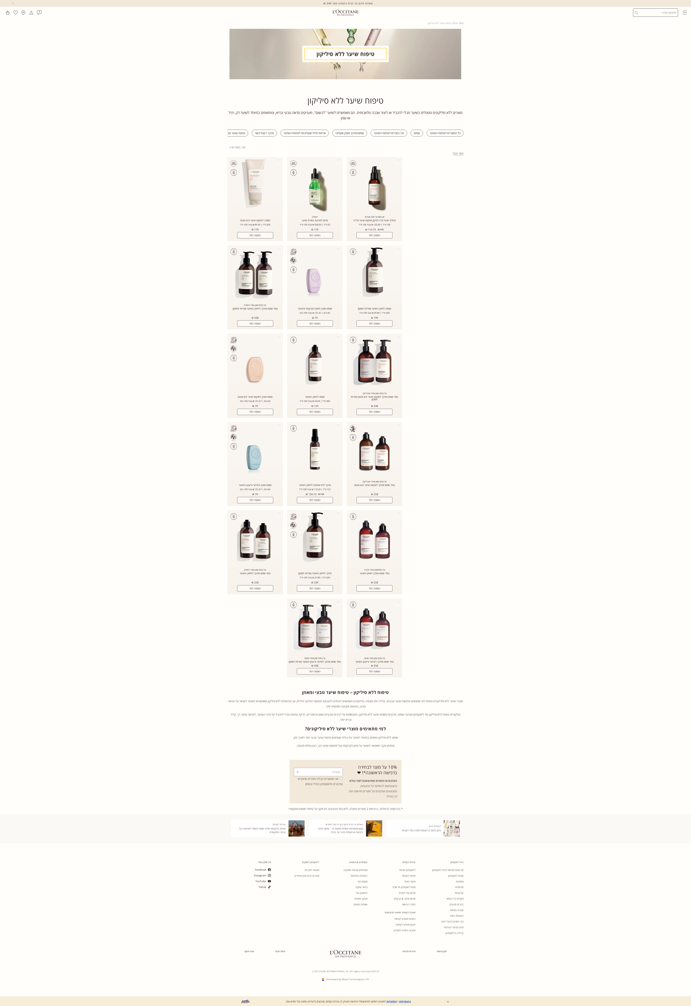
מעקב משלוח (360, 898)
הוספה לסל (374, 235)
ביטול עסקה (361, 887)
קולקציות (459, 893)
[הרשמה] (298, 772)
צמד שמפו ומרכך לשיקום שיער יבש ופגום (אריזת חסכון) (374, 398)
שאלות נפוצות (360, 904)
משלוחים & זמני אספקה (355, 870)
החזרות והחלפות (359, 875)
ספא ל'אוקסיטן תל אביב (403, 887)
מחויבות (460, 881)
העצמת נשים (457, 915)
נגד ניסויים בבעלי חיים (452, 921)
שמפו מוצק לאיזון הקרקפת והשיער (315, 308)
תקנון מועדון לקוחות (405, 924)
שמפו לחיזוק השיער (315, 397)
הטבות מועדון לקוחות (404, 918)
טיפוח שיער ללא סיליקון (439, 23)
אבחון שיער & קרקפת (404, 898)
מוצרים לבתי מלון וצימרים (306, 875)
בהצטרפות (405, 1001)
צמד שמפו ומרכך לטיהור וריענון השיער (374, 661)
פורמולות (459, 887)
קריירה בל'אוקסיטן (455, 933)
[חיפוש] (636, 13)
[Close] (13, 3)
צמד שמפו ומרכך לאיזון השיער (374, 573)
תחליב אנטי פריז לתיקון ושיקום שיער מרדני (374, 220)
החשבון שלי (361, 893)
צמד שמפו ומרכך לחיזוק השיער (255, 573)
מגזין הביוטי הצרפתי (454, 927)
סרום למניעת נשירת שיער (315, 220)
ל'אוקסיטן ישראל (407, 870)
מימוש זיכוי (362, 881)
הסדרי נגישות (408, 904)
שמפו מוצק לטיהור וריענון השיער (255, 485)
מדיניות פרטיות (409, 951)
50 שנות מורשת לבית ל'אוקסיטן (448, 870)
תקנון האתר (442, 951)
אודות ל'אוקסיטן (456, 875)
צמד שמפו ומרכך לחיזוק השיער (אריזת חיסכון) (255, 308)
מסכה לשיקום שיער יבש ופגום (255, 220)
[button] (685, 13)
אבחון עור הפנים (407, 893)
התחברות (392, 1001)
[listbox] (237, 147)
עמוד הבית (458, 23)
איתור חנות (410, 881)
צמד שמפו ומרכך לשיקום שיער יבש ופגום (374, 485)
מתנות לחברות (312, 870)
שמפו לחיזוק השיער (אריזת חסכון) (374, 308)
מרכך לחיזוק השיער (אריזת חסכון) (314, 573)
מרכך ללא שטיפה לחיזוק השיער (315, 485)
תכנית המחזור (457, 910)
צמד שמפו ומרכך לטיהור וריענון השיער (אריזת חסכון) (315, 661)
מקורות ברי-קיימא (455, 898)
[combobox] (657, 13)
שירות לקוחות (408, 875)
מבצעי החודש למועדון (404, 930)
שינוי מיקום (249, 951)
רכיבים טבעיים (456, 904)
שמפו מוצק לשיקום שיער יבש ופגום (255, 397)
